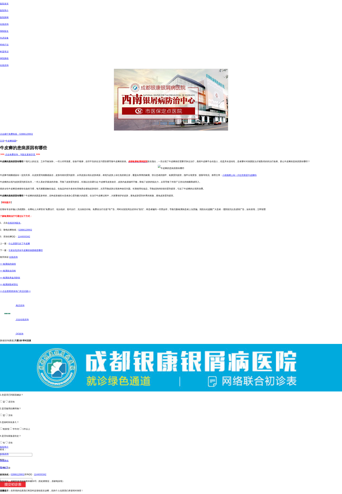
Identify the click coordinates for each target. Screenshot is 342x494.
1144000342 (24, 236)
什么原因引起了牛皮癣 (19, 243)
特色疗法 (4, 44)
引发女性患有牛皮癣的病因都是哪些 (26, 250)
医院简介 (4, 10)
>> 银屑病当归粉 (8, 271)
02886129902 (25, 230)
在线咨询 (4, 24)
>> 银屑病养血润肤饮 (10, 277)
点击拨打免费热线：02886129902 (16, 134)
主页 (2, 141)
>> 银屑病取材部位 (9, 284)
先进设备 (4, 38)
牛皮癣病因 (11, 141)
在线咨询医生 (14, 223)
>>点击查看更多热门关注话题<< (15, 291)
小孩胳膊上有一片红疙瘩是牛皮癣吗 (239, 175)
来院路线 (4, 58)
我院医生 (4, 31)
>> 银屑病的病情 (8, 264)
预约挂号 (4, 467)
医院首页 (4, 3)
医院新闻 (4, 17)
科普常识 (4, 51)
